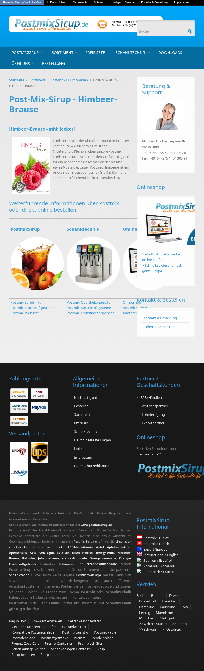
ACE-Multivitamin (80, 547)
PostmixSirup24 (135, 307)
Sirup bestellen (23, 654)
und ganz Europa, (123, 2)
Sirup (101, 649)
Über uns (21, 63)
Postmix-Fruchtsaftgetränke (33, 307)
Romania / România (158, 566)
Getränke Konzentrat (84, 621)
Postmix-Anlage (88, 575)
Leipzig (144, 612)
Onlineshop (132, 302)
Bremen (157, 595)
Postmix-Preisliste (25, 313)
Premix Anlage (102, 637)
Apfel (100, 547)
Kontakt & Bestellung (154, 2)
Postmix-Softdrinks (26, 302)
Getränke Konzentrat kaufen (34, 626)
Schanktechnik (131, 52)
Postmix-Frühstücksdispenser (90, 313)
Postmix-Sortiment (87, 541)
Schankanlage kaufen (28, 649)
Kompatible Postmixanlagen (34, 632)
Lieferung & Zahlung (159, 326)
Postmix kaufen (106, 632)
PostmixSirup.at (156, 537)
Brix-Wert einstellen (46, 621)
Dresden (175, 595)
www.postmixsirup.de (96, 525)
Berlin (141, 595)
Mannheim (164, 612)
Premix (79, 637)
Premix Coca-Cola (25, 643)
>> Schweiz (147, 629)
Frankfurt (169, 601)
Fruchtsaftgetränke (51, 547)
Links (78, 448)
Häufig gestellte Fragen (92, 440)
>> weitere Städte (153, 623)
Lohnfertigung (153, 414)
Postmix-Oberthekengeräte (88, 302)
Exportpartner (153, 423)
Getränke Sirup (74, 626)
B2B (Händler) (151, 397)
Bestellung (53, 63)
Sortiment (62, 52)
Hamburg (146, 607)
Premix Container (59, 643)
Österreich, (80, 2)
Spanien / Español (157, 560)
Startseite (16, 80)
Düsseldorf (147, 601)
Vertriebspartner (155, 406)
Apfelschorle (18, 553)
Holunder (28, 558)
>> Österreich (172, 629)
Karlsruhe (167, 607)
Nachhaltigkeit (85, 397)
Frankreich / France (158, 571)
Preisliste (95, 52)
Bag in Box (17, 621)
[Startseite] (70, 24)
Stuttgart (167, 618)
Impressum (181, 2)
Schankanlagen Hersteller (71, 649)
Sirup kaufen (51, 654)
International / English (160, 554)
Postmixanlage (23, 637)
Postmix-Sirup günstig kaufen (22, 2)
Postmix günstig (75, 632)
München (146, 618)
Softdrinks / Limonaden (69, 80)
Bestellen (81, 406)
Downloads (170, 52)
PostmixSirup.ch (156, 543)
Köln (184, 607)
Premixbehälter (90, 643)
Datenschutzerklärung (91, 465)
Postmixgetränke (54, 637)
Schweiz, (99, 2)
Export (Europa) (155, 549)
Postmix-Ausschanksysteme (89, 307)
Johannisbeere (48, 558)
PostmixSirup (25, 52)
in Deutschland (56, 2)
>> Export (179, 623)
